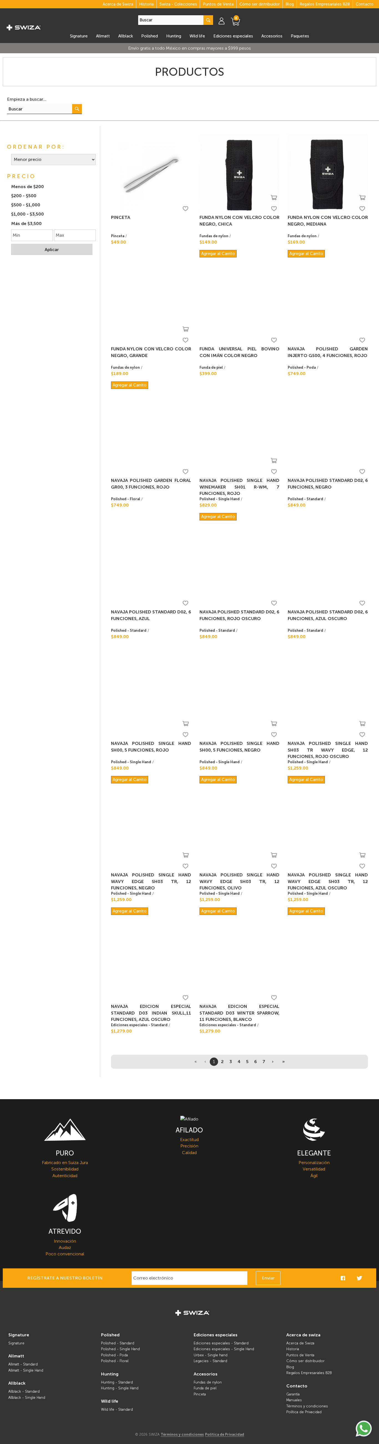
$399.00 (208, 373)
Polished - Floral (125, 499)
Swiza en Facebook (343, 1278)
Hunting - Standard (117, 1382)
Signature (79, 36)
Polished (149, 36)
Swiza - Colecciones (178, 4)
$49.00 (118, 242)
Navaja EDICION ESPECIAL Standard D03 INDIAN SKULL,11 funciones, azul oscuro (151, 1013)
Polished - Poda (302, 367)
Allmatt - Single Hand (25, 1370)
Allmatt (103, 36)
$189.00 (119, 373)
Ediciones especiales (233, 36)
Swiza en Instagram (351, 1278)
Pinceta (120, 217)
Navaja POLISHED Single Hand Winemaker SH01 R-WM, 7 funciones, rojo (239, 487)
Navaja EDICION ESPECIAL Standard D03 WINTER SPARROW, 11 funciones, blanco (239, 1013)
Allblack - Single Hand (26, 1397)
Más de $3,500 (26, 223)
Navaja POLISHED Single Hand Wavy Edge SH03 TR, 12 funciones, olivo (239, 881)
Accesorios (271, 36)
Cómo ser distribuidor (259, 4)
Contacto (364, 4)
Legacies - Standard (210, 1361)
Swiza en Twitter (359, 1278)
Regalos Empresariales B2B (325, 4)
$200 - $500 (23, 195)
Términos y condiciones (307, 1406)
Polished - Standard (305, 499)
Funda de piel (211, 367)
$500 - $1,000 (25, 205)
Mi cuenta (224, 20)
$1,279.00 (121, 1031)
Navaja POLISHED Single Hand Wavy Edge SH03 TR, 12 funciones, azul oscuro (328, 881)
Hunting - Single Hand (119, 1388)
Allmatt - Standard (23, 1364)
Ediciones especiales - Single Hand (224, 1349)
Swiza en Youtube (368, 1278)
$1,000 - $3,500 (27, 214)
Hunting (173, 36)
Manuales (294, 1400)
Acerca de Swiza (118, 4)
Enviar (268, 1278)
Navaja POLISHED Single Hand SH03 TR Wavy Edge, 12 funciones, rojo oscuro (328, 750)
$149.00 (208, 242)
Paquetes (300, 36)
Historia (146, 4)
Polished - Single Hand (219, 499)
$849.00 (296, 505)
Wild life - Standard (117, 1409)
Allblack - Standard (24, 1391)
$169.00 (296, 242)
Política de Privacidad (304, 1412)
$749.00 (296, 373)
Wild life (197, 36)
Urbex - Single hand (211, 1355)
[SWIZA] (23, 26)
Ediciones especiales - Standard (139, 1025)
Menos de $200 (27, 186)
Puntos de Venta (218, 4)
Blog (289, 4)
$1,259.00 (298, 768)
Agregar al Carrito (218, 253)
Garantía (293, 1394)
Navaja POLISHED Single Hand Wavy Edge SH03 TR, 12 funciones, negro (151, 881)
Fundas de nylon (213, 236)
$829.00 (208, 505)
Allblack (125, 36)
